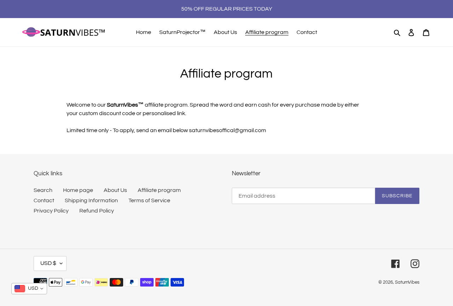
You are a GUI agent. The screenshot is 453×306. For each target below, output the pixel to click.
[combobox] (29, 288)
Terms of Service (149, 200)
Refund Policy (96, 211)
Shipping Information (91, 200)
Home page (78, 190)
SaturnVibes (407, 282)
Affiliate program (159, 190)
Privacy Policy (51, 211)
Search (43, 190)
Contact (44, 200)
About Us (115, 190)
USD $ (48, 263)
